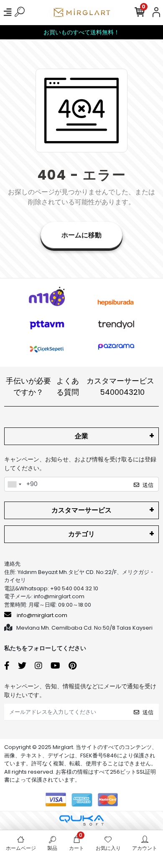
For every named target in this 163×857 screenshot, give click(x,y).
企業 (81, 436)
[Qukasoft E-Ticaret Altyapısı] (81, 820)
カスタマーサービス (120, 386)
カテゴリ (81, 534)
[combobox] (14, 484)
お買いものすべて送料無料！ (81, 32)
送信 (148, 485)
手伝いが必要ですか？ (28, 386)
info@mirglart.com (42, 615)
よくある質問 (67, 386)
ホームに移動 (81, 235)
